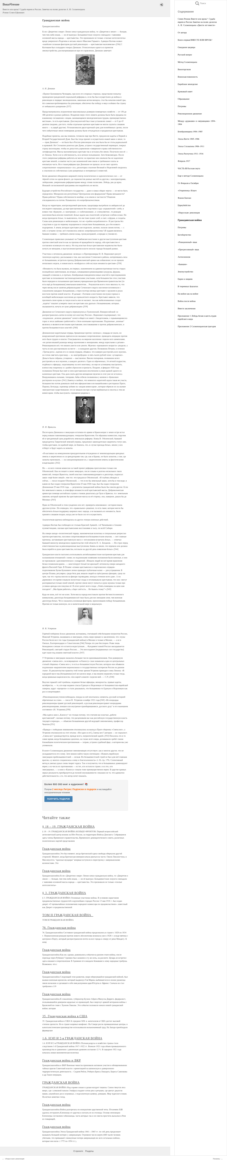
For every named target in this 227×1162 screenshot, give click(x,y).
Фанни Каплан (184, 197)
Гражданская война (56, 848)
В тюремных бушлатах (188, 286)
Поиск (200, 3)
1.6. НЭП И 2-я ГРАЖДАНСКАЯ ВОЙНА (72, 1038)
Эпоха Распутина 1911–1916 (190, 153)
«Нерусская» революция (189, 212)
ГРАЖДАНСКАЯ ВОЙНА (61, 1082)
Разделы (89, 1151)
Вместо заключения (186, 308)
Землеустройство (185, 271)
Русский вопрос (185, 54)
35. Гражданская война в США (64, 1016)
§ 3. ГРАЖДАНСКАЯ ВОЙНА (64, 893)
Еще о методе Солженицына (190, 175)
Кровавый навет (185, 91)
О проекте (78, 1151)
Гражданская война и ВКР (61, 1060)
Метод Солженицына (187, 62)
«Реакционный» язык (187, 242)
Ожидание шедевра (186, 47)
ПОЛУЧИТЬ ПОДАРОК (58, 799)
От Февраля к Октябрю (188, 183)
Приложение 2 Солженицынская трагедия (197, 326)
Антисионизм (184, 256)
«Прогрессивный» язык (188, 249)
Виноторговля (184, 69)
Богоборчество (184, 234)
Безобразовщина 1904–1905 (190, 131)
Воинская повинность (188, 76)
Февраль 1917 (184, 161)
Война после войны (187, 301)
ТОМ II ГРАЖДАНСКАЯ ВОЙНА (67, 915)
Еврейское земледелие (188, 84)
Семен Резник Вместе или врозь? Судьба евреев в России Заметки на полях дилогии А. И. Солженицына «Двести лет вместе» (197, 21)
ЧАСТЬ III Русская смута (189, 168)
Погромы (182, 106)
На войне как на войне (188, 293)
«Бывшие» (182, 264)
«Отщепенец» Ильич (187, 190)
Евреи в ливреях (185, 279)
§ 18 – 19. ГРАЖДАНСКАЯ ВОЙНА (68, 826)
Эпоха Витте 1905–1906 (188, 138)
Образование (183, 98)
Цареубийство (184, 205)
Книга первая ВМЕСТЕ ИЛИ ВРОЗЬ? (195, 39)
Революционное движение (190, 113)
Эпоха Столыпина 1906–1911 (191, 146)
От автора (182, 32)
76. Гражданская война (59, 927)
